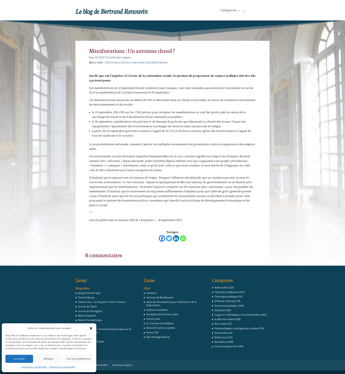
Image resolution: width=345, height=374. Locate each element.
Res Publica (221, 342)
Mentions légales (122, 365)
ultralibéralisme (157, 62)
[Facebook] (162, 238)
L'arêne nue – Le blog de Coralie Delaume (102, 302)
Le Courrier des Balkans (159, 323)
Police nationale (133, 62)
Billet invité (221, 287)
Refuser (48, 358)
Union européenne (226, 346)
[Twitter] (169, 238)
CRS (107, 62)
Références (221, 337)
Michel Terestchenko (90, 320)
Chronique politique (226, 296)
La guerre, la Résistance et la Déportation (238, 314)
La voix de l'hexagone (90, 311)
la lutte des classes (119, 57)
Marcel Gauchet (87, 315)
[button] (91, 328)
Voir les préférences (78, 358)
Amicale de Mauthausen (160, 297)
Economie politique (226, 305)
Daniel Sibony (86, 297)
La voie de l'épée (87, 306)
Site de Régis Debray (158, 337)
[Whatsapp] (183, 238)
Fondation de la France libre (162, 314)
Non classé (221, 323)
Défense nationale (225, 301)
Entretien (220, 310)
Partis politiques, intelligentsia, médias (236, 328)
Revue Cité (152, 332)
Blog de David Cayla (89, 293)
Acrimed (151, 293)
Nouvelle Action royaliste (160, 328)
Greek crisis (153, 319)
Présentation (222, 333)
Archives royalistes (157, 310)
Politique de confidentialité (34, 367)
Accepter (19, 358)
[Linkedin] (176, 238)
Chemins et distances (227, 292)
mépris (116, 62)
